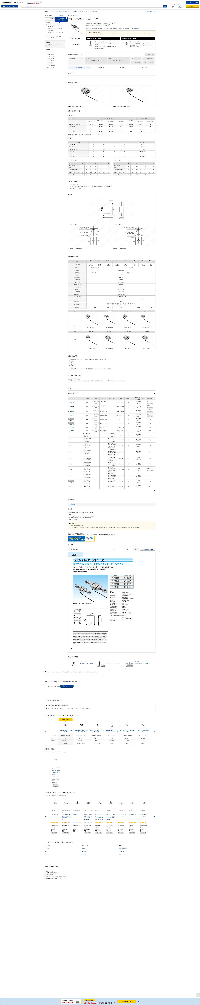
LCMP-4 (70, 482)
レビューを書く (67, 686)
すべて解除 (61, 15)
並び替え (143, 398)
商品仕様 (80, 67)
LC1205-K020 (71, 402)
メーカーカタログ (85, 672)
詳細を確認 (136, 28)
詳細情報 (123, 67)
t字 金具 (84, 854)
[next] (154, 731)
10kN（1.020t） (51, 58)
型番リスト (101, 67)
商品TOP (70, 549)
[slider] (114, 549)
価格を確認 (149, 58)
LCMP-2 (70, 476)
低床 (46, 851)
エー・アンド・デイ (72, 15)
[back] (46, 731)
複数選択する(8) (50, 67)
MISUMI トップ (48, 11)
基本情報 (73, 504)
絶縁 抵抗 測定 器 (123, 848)
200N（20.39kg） (52, 65)
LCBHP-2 (70, 435)
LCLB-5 (70, 464)
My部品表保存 (151, 54)
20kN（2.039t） (51, 60)
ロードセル (74, 11)
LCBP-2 (70, 452)
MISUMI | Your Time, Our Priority (9, 1)
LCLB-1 (70, 458)
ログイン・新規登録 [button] (193, 2)
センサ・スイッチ (58, 11)
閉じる (138, 1001)
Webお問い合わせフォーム (50, 874)
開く (136, 549)
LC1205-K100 (71, 411)
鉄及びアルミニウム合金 (53, 44)
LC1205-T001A (71, 424)
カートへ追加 (149, 62)
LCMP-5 (70, 486)
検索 (165, 6)
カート (173, 7)
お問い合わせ (179, 7)
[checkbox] (54, 26)
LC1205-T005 (71, 430)
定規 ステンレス (85, 845)
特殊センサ (67, 11)
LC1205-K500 (71, 420)
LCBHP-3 (70, 439)
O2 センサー (122, 851)
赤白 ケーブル (122, 854)
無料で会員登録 (126, 1001)
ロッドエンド (48, 848)
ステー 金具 (47, 845)
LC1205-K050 (71, 406)
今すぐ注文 (137, 62)
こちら (121, 34)
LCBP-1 (70, 445)
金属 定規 (84, 851)
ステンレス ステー (49, 854)
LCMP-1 (70, 469)
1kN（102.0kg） (51, 52)
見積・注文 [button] (193, 6)
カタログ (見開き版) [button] (148, 549)
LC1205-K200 (71, 415)
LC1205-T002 (71, 427)
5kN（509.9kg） (51, 56)
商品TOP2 (75, 549)
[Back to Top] (198, 995)
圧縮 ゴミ (84, 848)
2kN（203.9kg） (51, 54)
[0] (173, 5)
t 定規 (120, 845)
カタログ (77, 44)
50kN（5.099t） (51, 63)
